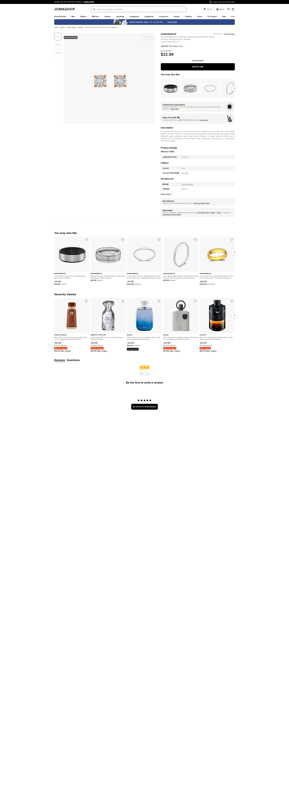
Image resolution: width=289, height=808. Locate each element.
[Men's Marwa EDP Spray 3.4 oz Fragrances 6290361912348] (123, 301)
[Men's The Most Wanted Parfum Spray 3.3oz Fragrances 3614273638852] (232, 301)
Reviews (59, 360)
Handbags (120, 16)
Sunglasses (134, 16)
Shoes (199, 16)
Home (56, 27)
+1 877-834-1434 (203, 212)
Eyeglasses (149, 16)
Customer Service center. (172, 214)
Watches (95, 16)
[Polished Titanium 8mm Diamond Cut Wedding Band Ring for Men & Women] (123, 240)
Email (212, 212)
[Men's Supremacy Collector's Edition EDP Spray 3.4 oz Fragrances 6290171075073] (195, 301)
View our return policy (202, 203)
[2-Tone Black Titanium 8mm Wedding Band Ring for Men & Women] (86, 240)
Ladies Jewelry (71, 27)
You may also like (170, 74)
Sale (233, 16)
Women (83, 16)
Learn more (174, 109)
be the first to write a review (144, 407)
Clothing (188, 16)
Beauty (176, 16)
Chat (218, 212)
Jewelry (107, 16)
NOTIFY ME (197, 67)
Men (73, 16)
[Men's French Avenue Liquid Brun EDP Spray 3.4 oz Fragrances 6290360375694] (86, 301)
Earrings (80, 27)
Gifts (224, 16)
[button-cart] (233, 9)
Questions (73, 360)
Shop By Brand (60, 16)
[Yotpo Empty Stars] (218, 34)
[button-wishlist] (228, 9)
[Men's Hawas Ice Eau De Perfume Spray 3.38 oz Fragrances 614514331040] (159, 301)
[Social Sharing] (145, 37)
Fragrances (163, 16)
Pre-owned (212, 16)
